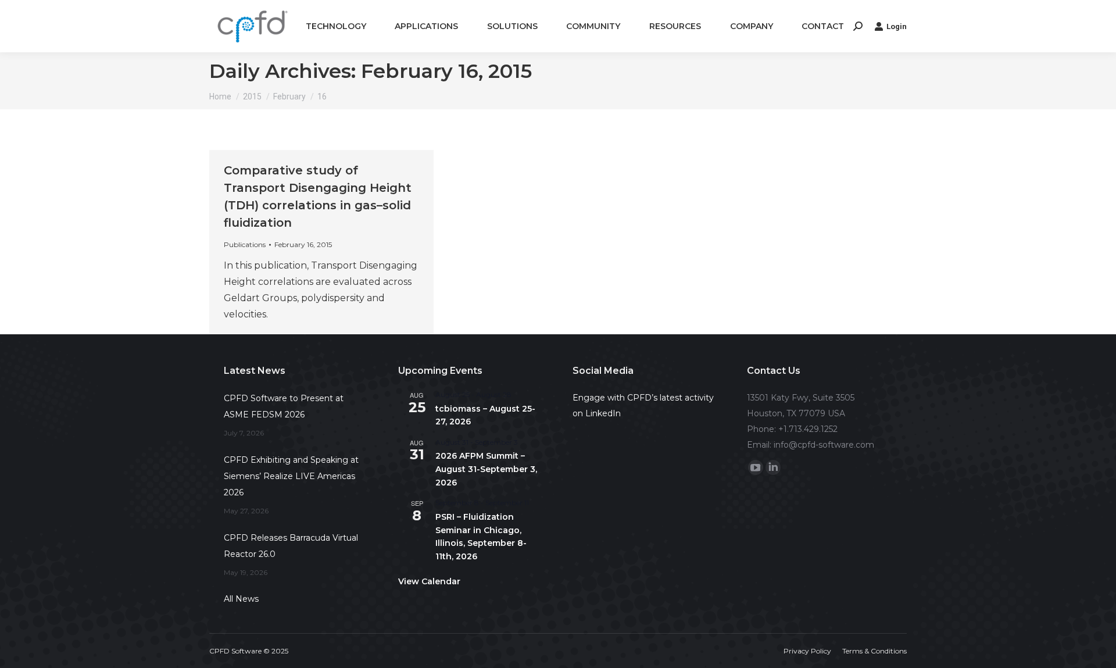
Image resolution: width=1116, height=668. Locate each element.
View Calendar (429, 581)
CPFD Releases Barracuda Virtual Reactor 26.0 (291, 546)
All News (241, 599)
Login (896, 26)
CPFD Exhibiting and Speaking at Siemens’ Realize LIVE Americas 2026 (291, 476)
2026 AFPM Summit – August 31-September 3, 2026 (486, 469)
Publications (245, 244)
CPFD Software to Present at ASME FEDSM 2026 (284, 406)
